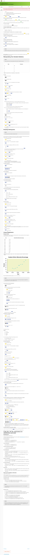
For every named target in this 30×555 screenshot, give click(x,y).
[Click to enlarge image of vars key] (5, 388)
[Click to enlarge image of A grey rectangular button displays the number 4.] (5, 84)
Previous (5, 548)
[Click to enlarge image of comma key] (9, 122)
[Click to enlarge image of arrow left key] (5, 93)
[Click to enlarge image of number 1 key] (5, 420)
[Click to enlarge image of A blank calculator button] (5, 12)
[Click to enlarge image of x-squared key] (9, 413)
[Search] (21, 6)
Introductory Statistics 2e (4, 3)
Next (28, 548)
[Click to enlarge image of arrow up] (10, 17)
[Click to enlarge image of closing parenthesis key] (6, 422)
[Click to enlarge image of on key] (5, 77)
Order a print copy (6, 551)
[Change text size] (28, 7)
